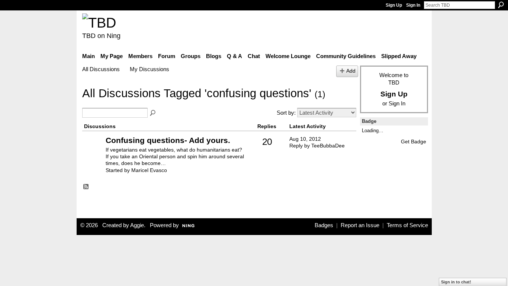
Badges (324, 225)
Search (501, 4)
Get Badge (413, 141)
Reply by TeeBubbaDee (317, 146)
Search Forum (153, 113)
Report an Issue (360, 225)
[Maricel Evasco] (93, 152)
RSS (86, 187)
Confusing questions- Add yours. (168, 140)
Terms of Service (407, 225)
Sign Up (394, 5)
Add (351, 71)
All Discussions (101, 69)
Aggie (137, 225)
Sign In (413, 5)
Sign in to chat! (456, 282)
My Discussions (149, 69)
